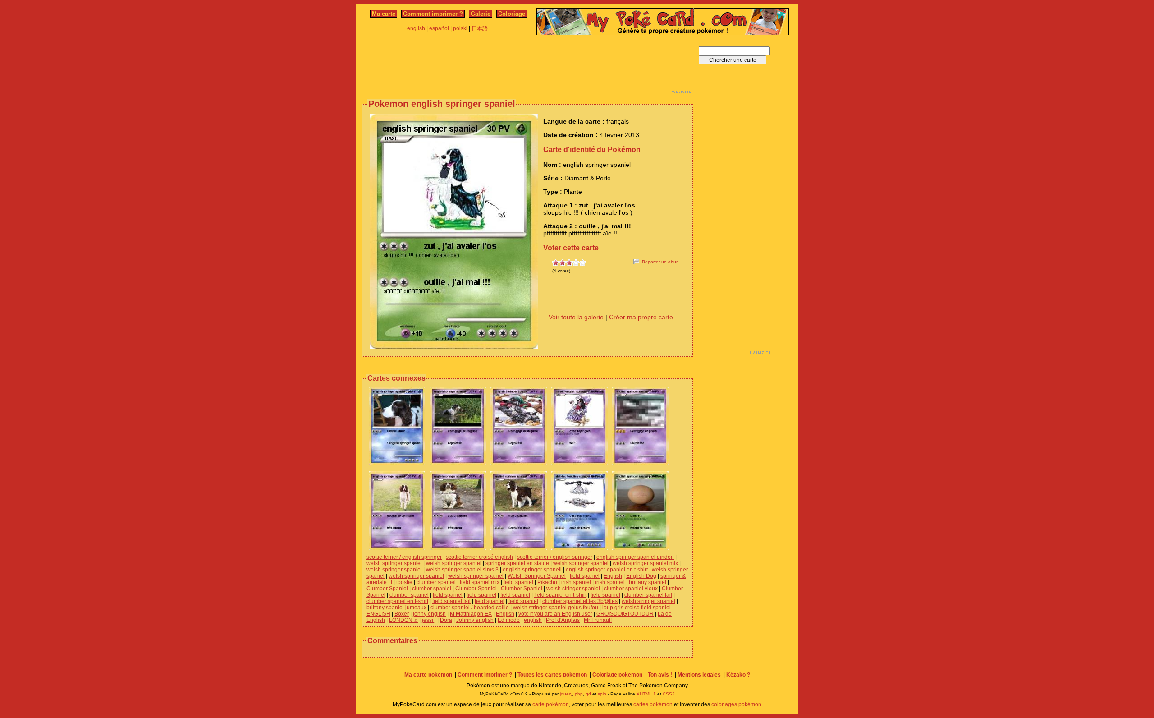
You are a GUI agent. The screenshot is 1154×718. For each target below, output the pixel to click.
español (439, 28)
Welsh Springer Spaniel (537, 576)
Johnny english (475, 620)
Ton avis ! (660, 675)
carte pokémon (550, 704)
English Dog (641, 576)
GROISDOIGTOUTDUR (625, 614)
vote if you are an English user (555, 614)
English (613, 576)
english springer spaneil (532, 569)
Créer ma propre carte (641, 317)
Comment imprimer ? (433, 13)
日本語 (480, 28)
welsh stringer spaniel (573, 588)
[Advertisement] (527, 66)
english (416, 28)
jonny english (429, 614)
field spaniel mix (479, 582)
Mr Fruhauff (598, 620)
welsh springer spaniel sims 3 (462, 569)
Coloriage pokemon (617, 675)
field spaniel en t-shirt (560, 595)
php (579, 693)
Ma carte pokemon (428, 675)
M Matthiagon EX (471, 614)
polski (460, 28)
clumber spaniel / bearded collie (469, 607)
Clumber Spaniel (387, 588)
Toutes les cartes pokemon (552, 675)
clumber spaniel (436, 582)
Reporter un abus (660, 261)
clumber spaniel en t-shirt (397, 601)
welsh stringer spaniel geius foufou (555, 607)
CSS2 (669, 693)
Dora (446, 620)
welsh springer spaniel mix (645, 563)
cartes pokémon (653, 704)
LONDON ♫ (403, 620)
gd (588, 693)
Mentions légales (699, 675)
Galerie (480, 13)
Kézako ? (738, 675)
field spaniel (585, 576)
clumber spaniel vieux (631, 588)
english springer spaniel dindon (635, 557)
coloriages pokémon (736, 704)
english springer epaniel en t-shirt (607, 569)
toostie (404, 582)
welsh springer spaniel (394, 563)
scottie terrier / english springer (404, 557)
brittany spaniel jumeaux (396, 607)
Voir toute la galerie (576, 317)
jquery (566, 693)
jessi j (429, 620)
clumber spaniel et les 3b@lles (580, 601)
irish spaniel (576, 582)
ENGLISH (378, 614)
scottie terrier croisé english (479, 557)
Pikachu (547, 582)
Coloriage (511, 13)
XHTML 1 (646, 693)
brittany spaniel (647, 582)
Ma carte (383, 13)
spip (602, 693)
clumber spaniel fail (648, 595)
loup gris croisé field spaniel (636, 607)
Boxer (401, 614)
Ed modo (509, 620)
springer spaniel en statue (517, 563)
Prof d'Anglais (563, 620)
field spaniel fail (451, 601)
